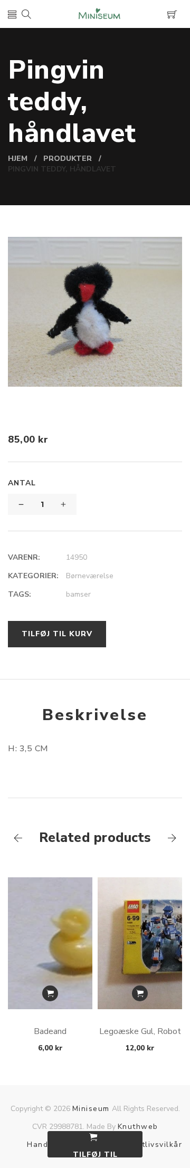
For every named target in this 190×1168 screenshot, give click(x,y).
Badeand (50, 1031)
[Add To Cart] (50, 993)
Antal (22, 483)
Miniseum (91, 1109)
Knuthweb (138, 1127)
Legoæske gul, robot (140, 1031)
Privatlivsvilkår (151, 1145)
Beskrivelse (95, 715)
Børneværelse (89, 576)
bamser (78, 594)
